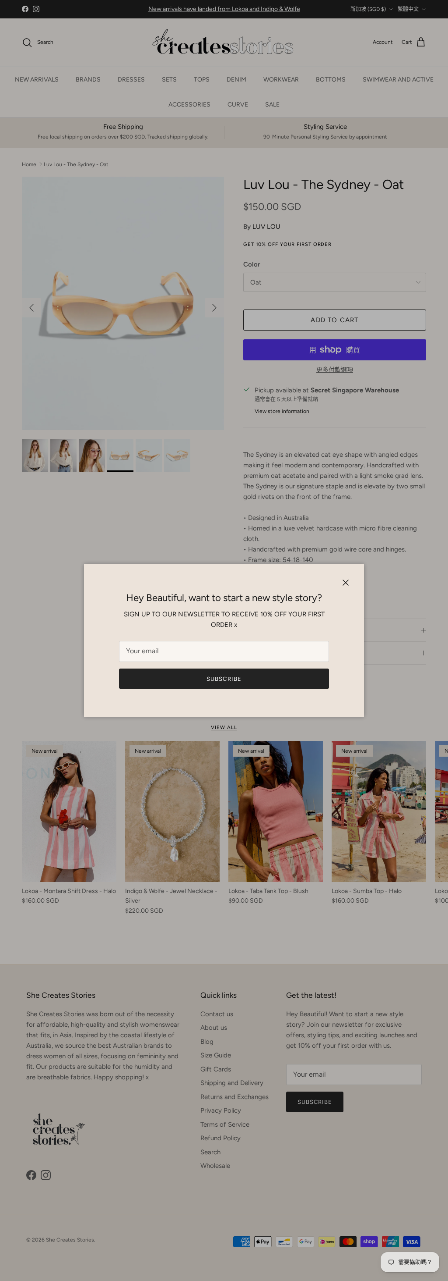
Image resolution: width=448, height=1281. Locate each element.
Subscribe (223, 679)
